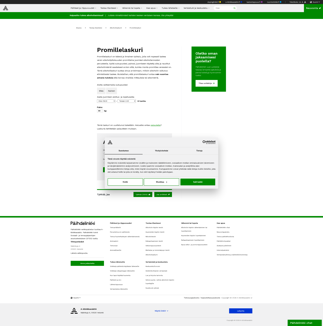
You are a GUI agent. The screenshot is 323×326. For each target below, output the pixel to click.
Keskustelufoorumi (153, 266)
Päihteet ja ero (115, 280)
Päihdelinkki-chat (223, 227)
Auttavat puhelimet (224, 246)
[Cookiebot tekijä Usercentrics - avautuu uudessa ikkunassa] (204, 142)
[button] (305, 323)
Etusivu (79, 28)
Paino (99, 107)
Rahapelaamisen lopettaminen (192, 240)
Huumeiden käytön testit (155, 232)
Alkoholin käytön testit (154, 227)
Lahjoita (240, 311)
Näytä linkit (160, 311)
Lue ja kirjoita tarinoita (154, 275)
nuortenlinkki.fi (273, 2)
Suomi (315, 2)
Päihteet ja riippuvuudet (82, 8)
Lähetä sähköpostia (79, 253)
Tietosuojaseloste (191, 298)
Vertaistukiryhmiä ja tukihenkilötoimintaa (232, 255)
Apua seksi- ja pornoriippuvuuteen (194, 245)
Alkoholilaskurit (116, 28)
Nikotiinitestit (151, 236)
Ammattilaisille (115, 250)
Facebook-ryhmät (152, 288)
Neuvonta (312, 8)
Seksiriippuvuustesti (153, 246)
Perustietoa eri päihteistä (119, 232)
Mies (101, 91)
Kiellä (125, 182)
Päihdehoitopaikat (223, 241)
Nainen (111, 91)
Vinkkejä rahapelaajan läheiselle (122, 271)
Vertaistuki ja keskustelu (196, 8)
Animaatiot (114, 241)
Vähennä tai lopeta (131, 8)
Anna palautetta (87, 263)
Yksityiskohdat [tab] (161, 150)
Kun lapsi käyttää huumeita (120, 275)
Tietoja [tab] (199, 150)
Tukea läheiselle (170, 8)
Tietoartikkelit (115, 227)
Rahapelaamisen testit (154, 241)
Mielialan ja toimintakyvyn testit (157, 250)
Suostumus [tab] (124, 150)
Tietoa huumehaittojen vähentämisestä (124, 236)
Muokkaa (160, 182)
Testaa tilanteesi (108, 8)
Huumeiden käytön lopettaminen (193, 235)
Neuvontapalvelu (223, 232)
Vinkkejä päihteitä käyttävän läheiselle (124, 266)
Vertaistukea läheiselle (119, 289)
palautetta (155, 125)
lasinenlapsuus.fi (254, 2)
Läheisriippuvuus (116, 284)
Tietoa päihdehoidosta (225, 236)
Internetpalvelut (223, 250)
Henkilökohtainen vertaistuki (156, 271)
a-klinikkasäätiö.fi (233, 2)
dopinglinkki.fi (213, 2)
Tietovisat (113, 246)
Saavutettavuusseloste (210, 298)
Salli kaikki (198, 182)
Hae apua (151, 8)
